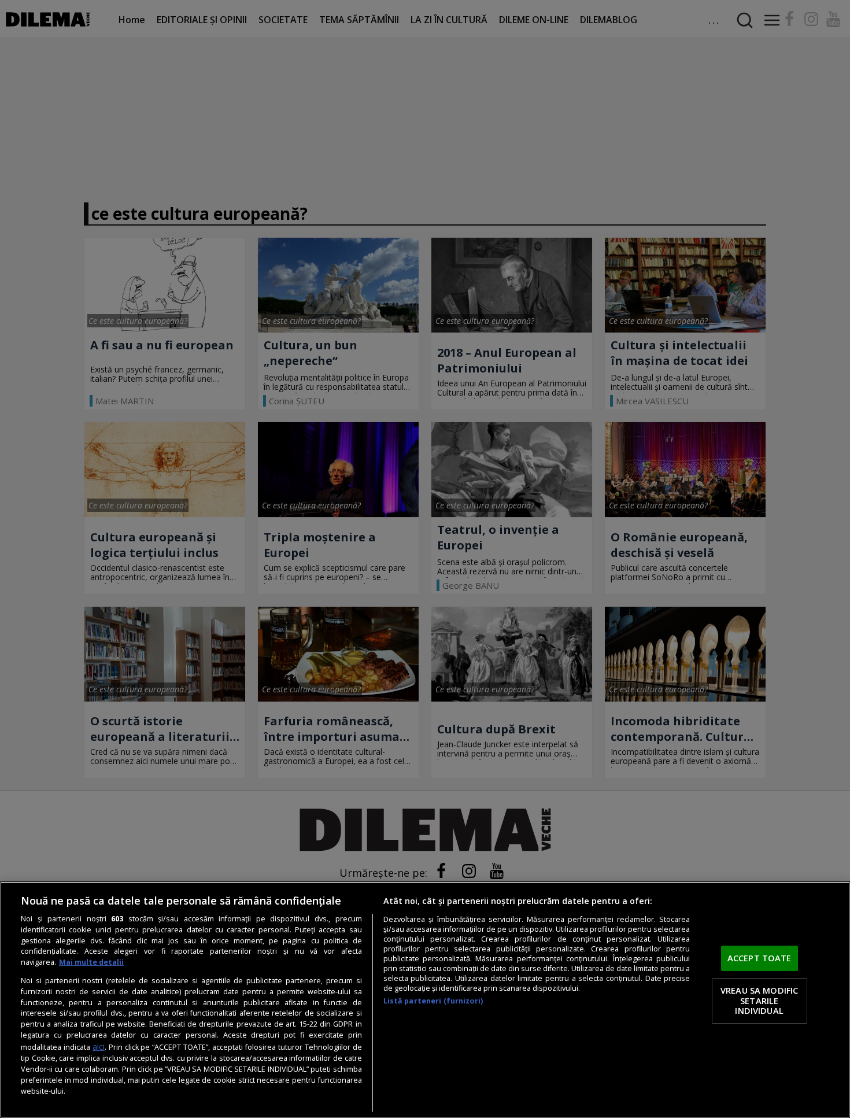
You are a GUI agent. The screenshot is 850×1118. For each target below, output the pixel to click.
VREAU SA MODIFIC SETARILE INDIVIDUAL (759, 1000)
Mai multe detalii (91, 962)
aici (99, 1046)
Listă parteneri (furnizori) (433, 1001)
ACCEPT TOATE (759, 958)
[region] (425, 999)
